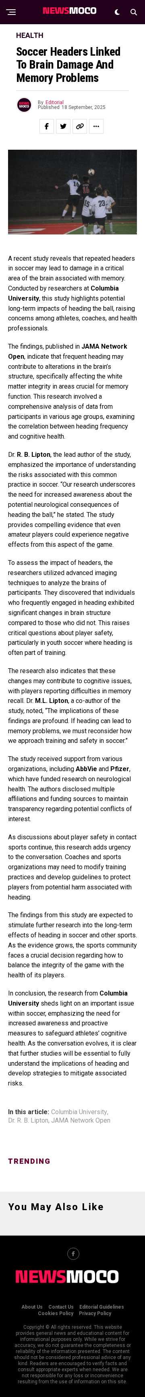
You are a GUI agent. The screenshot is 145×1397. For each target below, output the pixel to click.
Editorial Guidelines (101, 1307)
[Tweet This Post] (63, 126)
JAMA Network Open (80, 1120)
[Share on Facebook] (46, 126)
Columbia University (79, 1112)
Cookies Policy (55, 1313)
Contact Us (61, 1307)
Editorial (55, 102)
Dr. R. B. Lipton (28, 1120)
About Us (32, 1307)
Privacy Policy (95, 1313)
